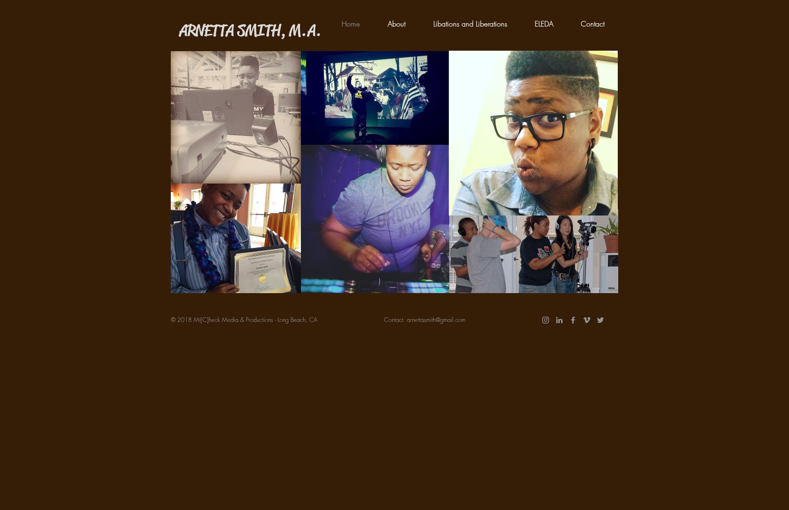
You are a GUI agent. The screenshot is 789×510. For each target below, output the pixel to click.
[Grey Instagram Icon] (545, 320)
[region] (236, 117)
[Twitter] (600, 320)
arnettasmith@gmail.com (436, 319)
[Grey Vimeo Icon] (586, 320)
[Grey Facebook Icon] (573, 320)
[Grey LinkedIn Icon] (559, 320)
